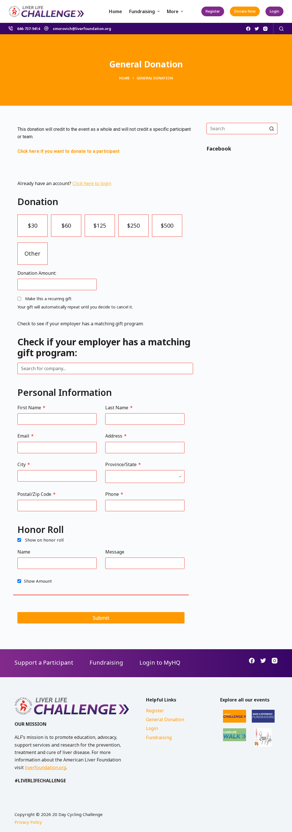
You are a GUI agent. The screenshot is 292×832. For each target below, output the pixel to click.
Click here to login (91, 183)
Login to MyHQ (159, 662)
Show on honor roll (44, 540)
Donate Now (245, 11)
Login (274, 11)
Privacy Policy (28, 822)
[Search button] (271, 128)
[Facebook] (248, 29)
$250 (133, 225)
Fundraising (142, 11)
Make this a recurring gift (48, 298)
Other (32, 253)
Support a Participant (44, 662)
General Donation (165, 719)
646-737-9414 (28, 28)
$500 (167, 225)
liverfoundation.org (45, 767)
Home (115, 11)
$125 (100, 225)
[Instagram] (265, 29)
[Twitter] (257, 29)
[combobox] (105, 368)
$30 (32, 225)
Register (213, 11)
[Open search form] (281, 29)
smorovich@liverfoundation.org (82, 28)
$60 (66, 225)
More (173, 11)
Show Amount (38, 581)
